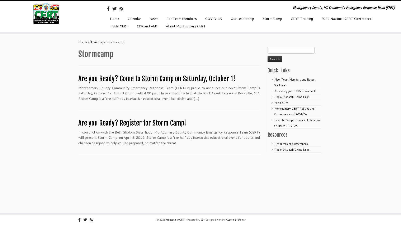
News (154, 18)
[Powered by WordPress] (202, 218)
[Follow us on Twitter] (115, 8)
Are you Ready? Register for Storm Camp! (132, 123)
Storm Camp (272, 18)
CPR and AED (147, 26)
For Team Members (182, 18)
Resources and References (291, 144)
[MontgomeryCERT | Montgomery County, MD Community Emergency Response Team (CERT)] (46, 13)
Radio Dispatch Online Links (292, 97)
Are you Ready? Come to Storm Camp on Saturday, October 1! (156, 78)
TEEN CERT (119, 26)
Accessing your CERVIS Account (295, 91)
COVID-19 (213, 18)
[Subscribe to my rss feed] (122, 8)
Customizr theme (235, 219)
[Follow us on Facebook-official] (109, 8)
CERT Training (302, 18)
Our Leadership (242, 18)
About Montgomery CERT (186, 26)
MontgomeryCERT (175, 219)
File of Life (281, 103)
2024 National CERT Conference (346, 18)
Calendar (134, 18)
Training (96, 42)
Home (114, 18)
